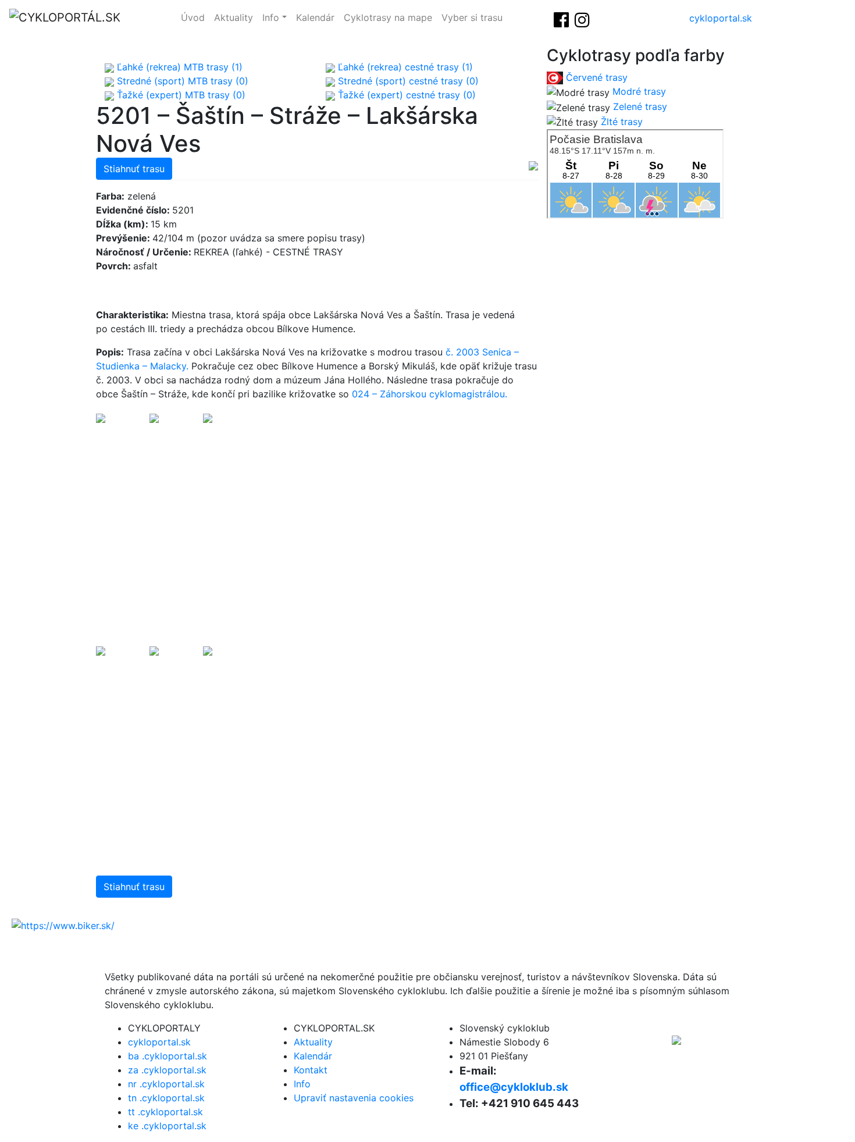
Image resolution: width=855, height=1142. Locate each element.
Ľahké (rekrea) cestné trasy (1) (404, 67)
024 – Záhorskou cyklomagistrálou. (429, 394)
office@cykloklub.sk (513, 1087)
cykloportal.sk (720, 18)
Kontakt (310, 1070)
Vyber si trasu (472, 17)
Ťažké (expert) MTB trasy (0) (179, 95)
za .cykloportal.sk (167, 1070)
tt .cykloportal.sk (165, 1112)
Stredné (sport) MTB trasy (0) (181, 81)
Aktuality (233, 17)
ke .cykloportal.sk (167, 1126)
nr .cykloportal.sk (166, 1084)
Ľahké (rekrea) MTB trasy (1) (178, 67)
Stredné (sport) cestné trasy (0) (407, 81)
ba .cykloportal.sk (167, 1056)
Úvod (193, 17)
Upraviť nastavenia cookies (354, 1098)
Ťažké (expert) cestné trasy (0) (405, 95)
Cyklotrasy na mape (388, 17)
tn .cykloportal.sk (166, 1098)
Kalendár (315, 17)
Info (270, 17)
